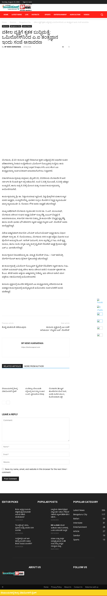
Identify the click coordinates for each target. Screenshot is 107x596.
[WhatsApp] (24, 53)
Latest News (27, 26)
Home (4, 22)
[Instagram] (91, 2)
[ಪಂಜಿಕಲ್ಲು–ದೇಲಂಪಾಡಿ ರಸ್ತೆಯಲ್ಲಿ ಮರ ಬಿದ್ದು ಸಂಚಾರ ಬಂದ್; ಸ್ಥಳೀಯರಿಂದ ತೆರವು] (35, 379)
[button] (102, 14)
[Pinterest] (17, 53)
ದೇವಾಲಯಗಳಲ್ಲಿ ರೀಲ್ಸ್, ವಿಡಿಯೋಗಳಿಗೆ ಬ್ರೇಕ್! (19, 593)
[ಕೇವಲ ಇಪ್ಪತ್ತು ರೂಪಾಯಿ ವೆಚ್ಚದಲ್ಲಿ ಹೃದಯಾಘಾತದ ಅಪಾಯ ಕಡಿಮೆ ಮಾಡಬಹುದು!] (7, 512)
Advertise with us (91, 587)
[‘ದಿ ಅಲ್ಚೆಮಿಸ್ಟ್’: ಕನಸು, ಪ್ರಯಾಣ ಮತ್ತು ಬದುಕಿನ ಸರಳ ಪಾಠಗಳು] (7, 528)
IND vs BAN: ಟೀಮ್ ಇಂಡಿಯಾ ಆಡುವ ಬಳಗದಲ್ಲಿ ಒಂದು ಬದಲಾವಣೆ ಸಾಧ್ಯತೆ (59, 527)
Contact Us (78, 587)
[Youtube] (103, 2)
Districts (13, 22)
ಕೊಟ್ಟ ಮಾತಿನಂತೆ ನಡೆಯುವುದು (14, 327)
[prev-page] (3, 402)
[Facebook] (88, 2)
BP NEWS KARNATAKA (12, 47)
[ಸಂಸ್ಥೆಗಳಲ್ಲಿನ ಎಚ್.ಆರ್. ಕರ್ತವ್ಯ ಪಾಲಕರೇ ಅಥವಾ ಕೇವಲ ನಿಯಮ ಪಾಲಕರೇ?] (7, 541)
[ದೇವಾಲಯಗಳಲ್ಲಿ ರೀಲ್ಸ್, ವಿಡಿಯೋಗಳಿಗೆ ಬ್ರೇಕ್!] (12, 379)
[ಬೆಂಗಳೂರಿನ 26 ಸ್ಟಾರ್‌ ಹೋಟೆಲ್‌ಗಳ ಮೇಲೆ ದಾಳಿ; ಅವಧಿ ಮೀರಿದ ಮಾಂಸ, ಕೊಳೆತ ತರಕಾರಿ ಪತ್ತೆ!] (59, 379)
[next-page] (8, 402)
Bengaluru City (25, 22)
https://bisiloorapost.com (30, 347)
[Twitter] (95, 2)
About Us (67, 587)
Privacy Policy (56, 587)
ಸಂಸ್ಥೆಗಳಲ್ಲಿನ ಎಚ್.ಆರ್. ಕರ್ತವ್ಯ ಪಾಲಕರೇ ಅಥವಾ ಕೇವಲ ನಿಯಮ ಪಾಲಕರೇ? (23, 541)
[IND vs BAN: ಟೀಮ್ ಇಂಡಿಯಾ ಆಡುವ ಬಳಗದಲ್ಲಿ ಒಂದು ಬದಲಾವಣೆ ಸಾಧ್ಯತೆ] (43, 528)
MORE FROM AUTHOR (34, 366)
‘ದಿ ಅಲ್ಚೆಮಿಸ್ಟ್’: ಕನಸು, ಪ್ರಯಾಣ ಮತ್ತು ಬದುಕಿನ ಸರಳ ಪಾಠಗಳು (24, 527)
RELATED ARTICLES (12, 366)
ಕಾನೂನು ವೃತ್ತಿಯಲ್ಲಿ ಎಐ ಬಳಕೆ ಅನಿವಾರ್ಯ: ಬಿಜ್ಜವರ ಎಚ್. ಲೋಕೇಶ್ (54, 328)
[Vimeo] (99, 2)
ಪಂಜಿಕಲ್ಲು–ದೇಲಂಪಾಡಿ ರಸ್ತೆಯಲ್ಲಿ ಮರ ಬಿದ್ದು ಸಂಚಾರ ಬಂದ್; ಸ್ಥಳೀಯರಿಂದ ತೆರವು (35, 391)
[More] (30, 53)
